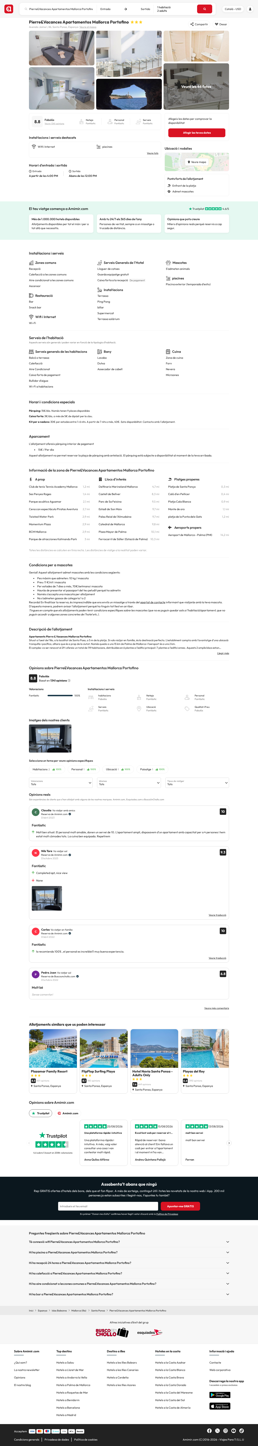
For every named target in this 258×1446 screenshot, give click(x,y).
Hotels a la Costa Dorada (170, 1385)
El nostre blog (22, 1385)
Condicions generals (26, 1439)
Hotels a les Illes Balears (122, 1362)
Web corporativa (219, 1370)
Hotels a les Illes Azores (121, 1385)
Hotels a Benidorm (68, 1400)
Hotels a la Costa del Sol (170, 1400)
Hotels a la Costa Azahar (170, 1362)
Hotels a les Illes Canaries (122, 1370)
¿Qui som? (20, 1362)
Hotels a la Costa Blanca (170, 1370)
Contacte (215, 1362)
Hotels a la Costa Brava (169, 1377)
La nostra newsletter (27, 1370)
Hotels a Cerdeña (117, 1377)
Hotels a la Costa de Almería (172, 1407)
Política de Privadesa (167, 1214)
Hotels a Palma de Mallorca (73, 1385)
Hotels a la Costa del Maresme (174, 1392)
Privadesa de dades (57, 1439)
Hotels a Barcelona (68, 1407)
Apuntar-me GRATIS (180, 1206)
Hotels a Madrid (66, 1415)
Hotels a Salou (65, 1362)
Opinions (19, 1377)
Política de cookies (85, 1439)
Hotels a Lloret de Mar (70, 1370)
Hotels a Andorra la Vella (71, 1377)
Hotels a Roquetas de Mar (72, 1392)
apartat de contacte (152, 602)
